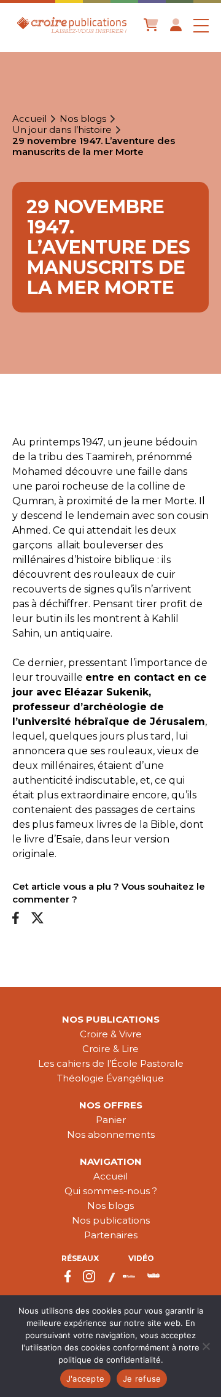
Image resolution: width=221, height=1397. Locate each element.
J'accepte (85, 1379)
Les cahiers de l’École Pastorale (111, 1063)
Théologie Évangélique (110, 1078)
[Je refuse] (206, 1346)
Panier (111, 1120)
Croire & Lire (110, 1048)
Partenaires (111, 1235)
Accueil (29, 118)
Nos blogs (83, 118)
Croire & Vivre (111, 1034)
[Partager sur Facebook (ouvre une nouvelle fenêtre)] (15, 919)
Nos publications (111, 1019)
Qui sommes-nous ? (110, 1191)
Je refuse (142, 1379)
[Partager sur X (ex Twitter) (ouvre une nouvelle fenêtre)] (37, 918)
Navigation (111, 1161)
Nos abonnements (111, 1134)
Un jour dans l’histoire (62, 129)
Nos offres (110, 1105)
